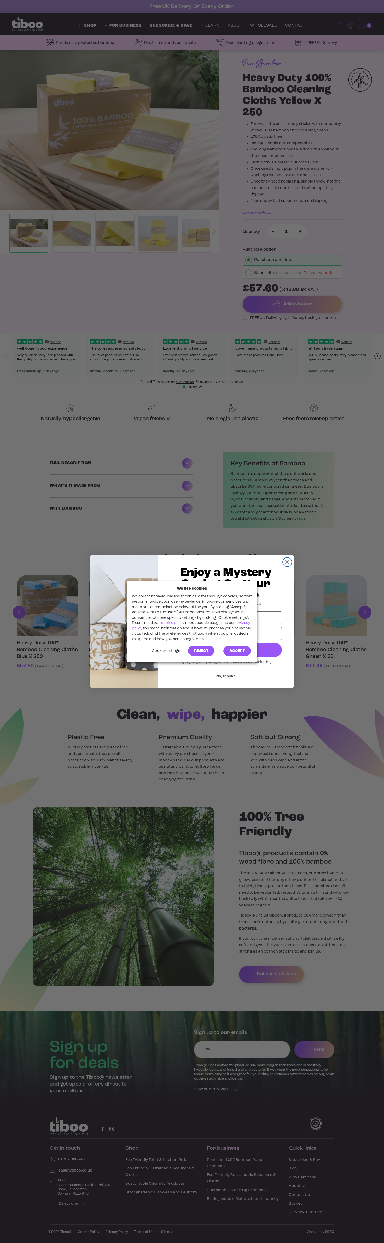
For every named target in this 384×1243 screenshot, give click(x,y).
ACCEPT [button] (237, 651)
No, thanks (226, 676)
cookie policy (172, 623)
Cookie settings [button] (166, 651)
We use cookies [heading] (192, 588)
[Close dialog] (287, 562)
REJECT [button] (201, 651)
